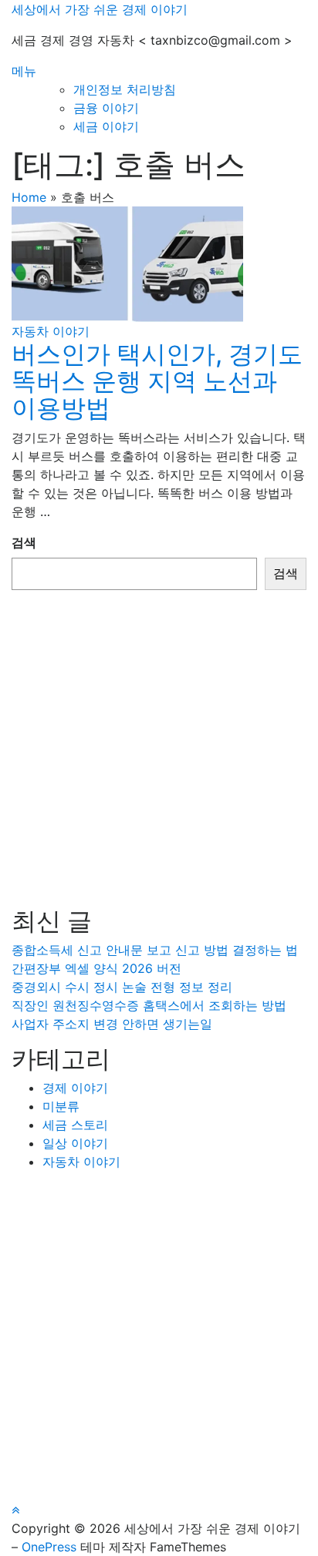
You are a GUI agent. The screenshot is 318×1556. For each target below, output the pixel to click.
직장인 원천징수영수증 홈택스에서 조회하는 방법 (149, 1005)
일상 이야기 (75, 1143)
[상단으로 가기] (15, 1509)
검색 (24, 542)
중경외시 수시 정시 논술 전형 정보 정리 (122, 986)
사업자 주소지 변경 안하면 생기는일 (112, 1023)
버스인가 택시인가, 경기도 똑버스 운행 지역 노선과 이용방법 (157, 381)
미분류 (61, 1106)
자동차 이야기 (51, 331)
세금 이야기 (106, 126)
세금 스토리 (75, 1124)
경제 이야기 (75, 1087)
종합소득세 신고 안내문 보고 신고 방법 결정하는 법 (155, 949)
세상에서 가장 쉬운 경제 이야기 (100, 9)
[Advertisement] (159, 748)
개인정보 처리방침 (124, 89)
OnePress (49, 1546)
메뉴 (24, 71)
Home (29, 197)
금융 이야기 (106, 108)
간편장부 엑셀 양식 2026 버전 (96, 968)
